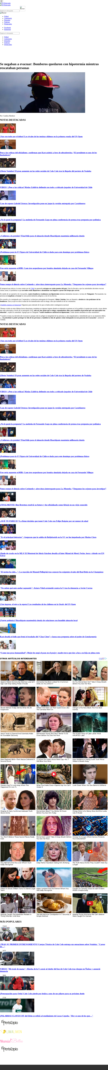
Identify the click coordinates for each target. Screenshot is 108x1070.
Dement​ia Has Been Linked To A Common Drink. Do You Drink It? (52, 683)
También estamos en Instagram (11, 305)
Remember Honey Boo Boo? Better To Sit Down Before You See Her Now (52, 734)
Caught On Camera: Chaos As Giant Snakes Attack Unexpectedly (88, 889)
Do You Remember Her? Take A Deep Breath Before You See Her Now (89, 683)
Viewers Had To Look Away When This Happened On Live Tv (15, 786)
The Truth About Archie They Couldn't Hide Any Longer (90, 864)
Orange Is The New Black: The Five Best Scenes (87, 709)
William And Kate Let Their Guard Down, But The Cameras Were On (52, 709)
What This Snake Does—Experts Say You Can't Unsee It (53, 786)
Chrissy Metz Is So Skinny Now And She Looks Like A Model (90, 812)
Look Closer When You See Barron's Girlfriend (89, 785)
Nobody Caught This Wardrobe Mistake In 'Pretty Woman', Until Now (16, 915)
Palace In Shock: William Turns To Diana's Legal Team (18, 889)
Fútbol (6, 16)
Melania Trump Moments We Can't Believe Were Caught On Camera (88, 915)
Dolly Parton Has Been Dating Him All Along (52, 863)
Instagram (7, 29)
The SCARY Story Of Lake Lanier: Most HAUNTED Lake (87, 734)
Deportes (7, 20)
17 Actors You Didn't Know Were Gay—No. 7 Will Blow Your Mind (52, 760)
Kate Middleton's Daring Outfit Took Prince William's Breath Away (88, 760)
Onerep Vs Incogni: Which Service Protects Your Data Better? (88, 838)
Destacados (8, 24)
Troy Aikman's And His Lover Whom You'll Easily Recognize (16, 864)
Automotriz (8, 18)
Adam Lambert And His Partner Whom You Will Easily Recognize (52, 889)
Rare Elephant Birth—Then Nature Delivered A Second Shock (18, 760)
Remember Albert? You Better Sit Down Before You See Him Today (51, 812)
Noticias (7, 22)
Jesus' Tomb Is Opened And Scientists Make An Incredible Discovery (17, 734)
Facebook (7, 27)
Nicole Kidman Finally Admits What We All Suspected (16, 709)
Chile (32, 288)
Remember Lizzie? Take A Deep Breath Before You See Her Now (53, 838)
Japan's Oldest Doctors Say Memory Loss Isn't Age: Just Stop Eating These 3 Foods (18, 683)
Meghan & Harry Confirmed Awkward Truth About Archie (16, 812)
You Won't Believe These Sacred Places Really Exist (17, 838)
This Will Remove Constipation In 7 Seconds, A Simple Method (53, 915)
